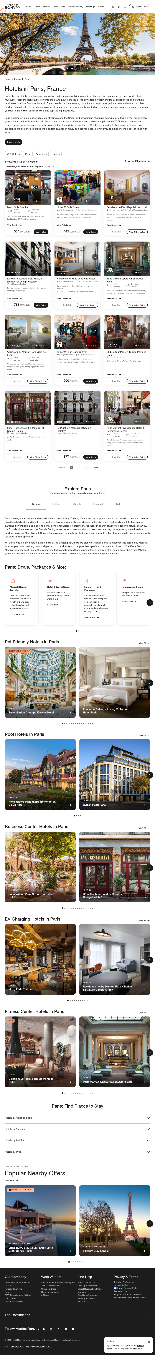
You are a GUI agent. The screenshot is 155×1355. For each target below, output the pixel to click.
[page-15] (92, 723)
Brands (56, 154)
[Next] (45, 186)
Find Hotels (13, 142)
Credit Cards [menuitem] (59, 6)
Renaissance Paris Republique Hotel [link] (127, 207)
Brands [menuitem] (46, 6)
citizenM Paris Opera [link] (68, 207)
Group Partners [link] (48, 1289)
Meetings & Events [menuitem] (95, 6)
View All (142, 643)
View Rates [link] (41, 232)
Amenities (41, 154)
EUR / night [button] (25, 232)
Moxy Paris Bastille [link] (17, 207)
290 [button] (66, 380)
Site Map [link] (82, 1301)
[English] (119, 6)
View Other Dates (137, 232)
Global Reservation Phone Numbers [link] (90, 1290)
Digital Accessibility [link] (14, 1301)
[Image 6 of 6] (82, 68)
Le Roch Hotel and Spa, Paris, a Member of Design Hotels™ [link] (24, 280)
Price (28, 154)
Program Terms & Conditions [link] (128, 1294)
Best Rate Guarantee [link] (88, 1295)
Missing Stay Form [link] (86, 1298)
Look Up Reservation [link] (87, 1285)
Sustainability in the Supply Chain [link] (130, 1297)
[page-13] (88, 723)
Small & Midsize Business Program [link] (58, 1282)
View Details (12, 225)
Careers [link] (9, 1285)
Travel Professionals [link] (51, 1285)
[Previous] (10, 186)
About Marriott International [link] (18, 1282)
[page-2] (64, 723)
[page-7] (75, 723)
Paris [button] (27, 79)
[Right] (87, 68)
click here (137, 1348)
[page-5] (71, 723)
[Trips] (125, 6)
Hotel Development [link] (50, 1292)
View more (9, 1180)
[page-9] (79, 723)
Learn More (15, 614)
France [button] (17, 79)
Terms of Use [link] (120, 1291)
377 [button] (66, 456)
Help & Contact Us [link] (86, 1282)
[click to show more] (150, 602)
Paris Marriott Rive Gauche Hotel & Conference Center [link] (125, 429)
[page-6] (73, 723)
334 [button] (16, 231)
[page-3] (66, 723)
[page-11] (83, 723)
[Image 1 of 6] (72, 68)
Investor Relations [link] (13, 1289)
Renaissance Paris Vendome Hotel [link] (76, 278)
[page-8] (77, 723)
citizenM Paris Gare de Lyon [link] (72, 351)
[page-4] (80, 815)
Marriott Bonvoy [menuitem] (75, 6)
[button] (142, 161)
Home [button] (8, 79)
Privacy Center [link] (121, 1285)
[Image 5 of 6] (80, 68)
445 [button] (66, 231)
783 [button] (16, 304)
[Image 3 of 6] (76, 68)
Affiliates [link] (45, 1295)
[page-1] (62, 723)
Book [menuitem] (28, 6)
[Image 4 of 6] (78, 68)
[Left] (67, 68)
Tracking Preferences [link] (124, 1282)
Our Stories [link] (10, 1298)
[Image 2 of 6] (74, 68)
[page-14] (90, 723)
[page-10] (81, 723)
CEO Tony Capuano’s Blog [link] (18, 1295)
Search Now (52, 604)
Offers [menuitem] (37, 6)
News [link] (7, 1292)
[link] (113, 6)
